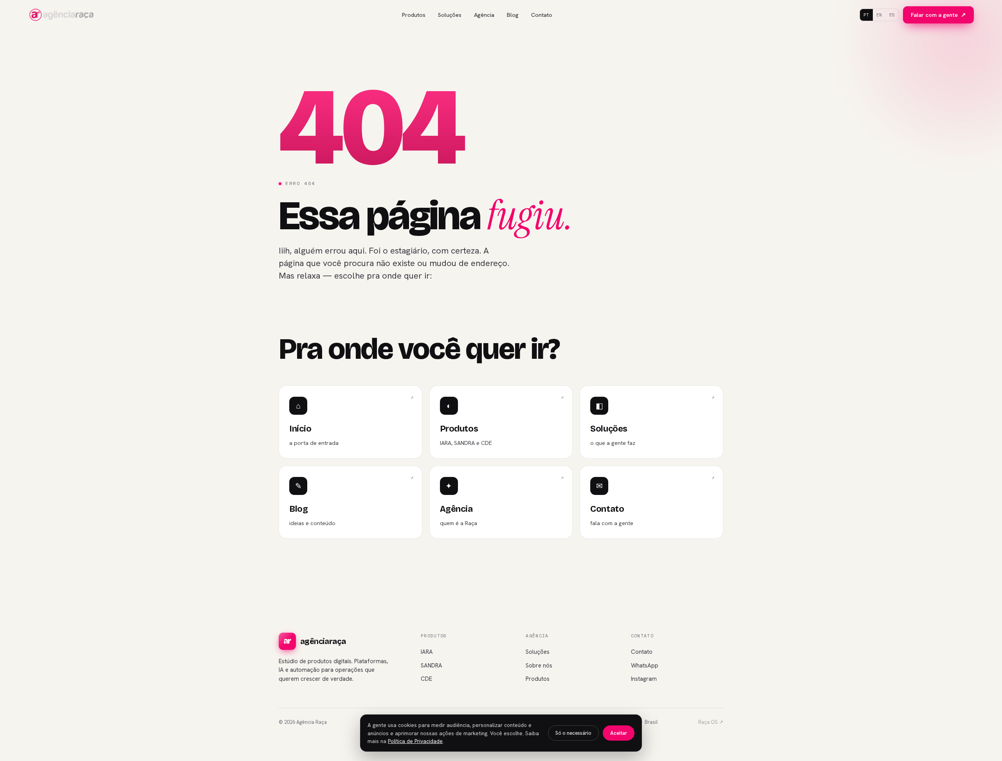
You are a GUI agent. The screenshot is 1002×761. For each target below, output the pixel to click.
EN (879, 15)
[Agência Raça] (61, 15)
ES (892, 15)
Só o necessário (573, 733)
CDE (426, 679)
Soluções (449, 14)
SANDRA (431, 665)
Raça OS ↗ (710, 722)
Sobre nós (539, 665)
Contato (541, 14)
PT (866, 15)
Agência (484, 14)
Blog (513, 14)
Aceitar (618, 733)
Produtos (413, 14)
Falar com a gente (938, 14)
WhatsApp (644, 665)
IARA (427, 652)
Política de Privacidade (415, 741)
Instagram (644, 679)
